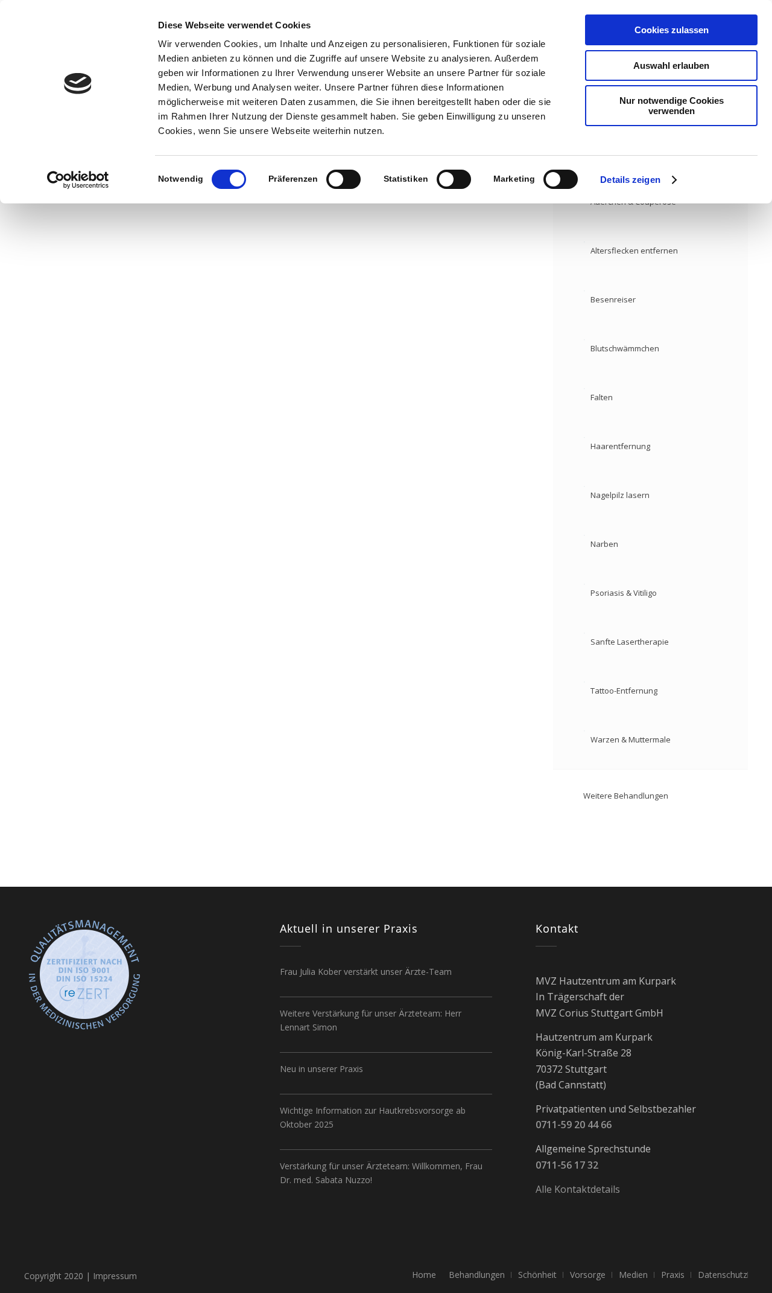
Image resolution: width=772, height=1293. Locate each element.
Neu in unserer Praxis (321, 1068)
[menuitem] (424, 1275)
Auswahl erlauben (671, 65)
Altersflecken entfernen (634, 250)
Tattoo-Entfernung (623, 690)
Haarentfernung (620, 446)
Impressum (115, 1276)
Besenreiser (613, 299)
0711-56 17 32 (567, 1165)
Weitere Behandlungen (625, 795)
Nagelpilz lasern (620, 495)
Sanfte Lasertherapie (629, 641)
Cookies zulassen (671, 30)
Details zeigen (630, 179)
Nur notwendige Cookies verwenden (671, 105)
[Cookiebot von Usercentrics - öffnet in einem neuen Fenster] (78, 180)
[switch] (343, 179)
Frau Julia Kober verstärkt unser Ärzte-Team (366, 971)
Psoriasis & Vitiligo (623, 592)
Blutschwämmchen (624, 348)
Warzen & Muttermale (630, 739)
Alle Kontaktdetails (578, 1189)
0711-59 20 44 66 (574, 1124)
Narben (604, 543)
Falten (601, 397)
